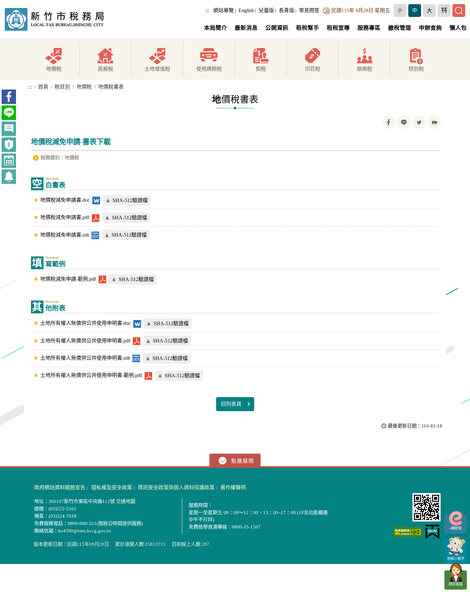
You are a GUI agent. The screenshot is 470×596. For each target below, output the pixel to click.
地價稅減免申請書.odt (64, 235)
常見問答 (309, 10)
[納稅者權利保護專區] (9, 144)
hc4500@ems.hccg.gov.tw (84, 530)
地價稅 (84, 87)
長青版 (286, 10)
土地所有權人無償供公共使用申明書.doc (85, 323)
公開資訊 (276, 28)
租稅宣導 (338, 28)
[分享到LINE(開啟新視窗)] (403, 122)
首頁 (43, 87)
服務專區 (368, 28)
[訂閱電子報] (9, 176)
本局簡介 (215, 28)
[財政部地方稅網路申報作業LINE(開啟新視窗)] (9, 113)
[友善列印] (434, 122)
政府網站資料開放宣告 (59, 487)
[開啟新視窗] (408, 532)
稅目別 (62, 87)
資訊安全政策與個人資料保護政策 (176, 487)
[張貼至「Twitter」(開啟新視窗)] (419, 122)
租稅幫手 (307, 28)
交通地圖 (125, 501)
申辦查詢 (430, 28)
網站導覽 (223, 10)
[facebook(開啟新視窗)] (9, 97)
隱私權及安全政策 (111, 487)
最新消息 (246, 28)
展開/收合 (235, 461)
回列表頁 (231, 404)
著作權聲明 (233, 487)
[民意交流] (9, 129)
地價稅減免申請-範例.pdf (68, 279)
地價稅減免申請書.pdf (64, 217)
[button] (400, 10)
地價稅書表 (111, 87)
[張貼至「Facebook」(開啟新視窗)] (388, 122)
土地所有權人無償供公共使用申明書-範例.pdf (91, 375)
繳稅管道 (399, 28)
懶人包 (458, 28)
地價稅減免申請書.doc (65, 200)
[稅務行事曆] (9, 160)
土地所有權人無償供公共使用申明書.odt (85, 358)
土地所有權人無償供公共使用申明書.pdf (85, 340)
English (246, 10)
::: (207, 10)
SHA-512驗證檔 (130, 200)
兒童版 (266, 10)
